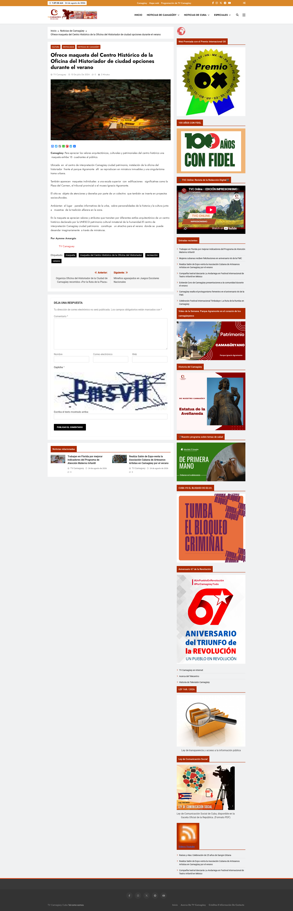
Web (134, 354)
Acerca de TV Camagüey (193, 904)
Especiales (221, 15)
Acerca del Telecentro (189, 676)
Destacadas (68, 47)
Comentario (61, 316)
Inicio (138, 15)
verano (56, 261)
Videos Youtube (187, 846)
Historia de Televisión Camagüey (194, 682)
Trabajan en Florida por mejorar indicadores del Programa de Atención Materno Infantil (85, 460)
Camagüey (142, 3)
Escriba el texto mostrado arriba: (71, 411)
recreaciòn (152, 255)
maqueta (70, 255)
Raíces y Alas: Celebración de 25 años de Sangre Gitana (205, 855)
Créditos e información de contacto (226, 904)
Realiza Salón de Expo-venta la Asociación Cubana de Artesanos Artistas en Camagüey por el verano (148, 460)
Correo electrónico (102, 354)
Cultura (55, 47)
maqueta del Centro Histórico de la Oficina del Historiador (111, 255)
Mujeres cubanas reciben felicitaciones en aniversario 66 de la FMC (210, 258)
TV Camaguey (59, 74)
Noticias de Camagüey (161, 15)
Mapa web (154, 3)
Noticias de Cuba (195, 15)
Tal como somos (76, 905)
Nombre (58, 354)
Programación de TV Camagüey (176, 3)
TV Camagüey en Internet (191, 670)
